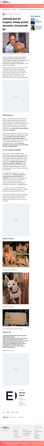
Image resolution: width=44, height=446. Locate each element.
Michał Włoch (9, 14)
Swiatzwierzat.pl (6, 9)
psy (16, 412)
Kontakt (34, 443)
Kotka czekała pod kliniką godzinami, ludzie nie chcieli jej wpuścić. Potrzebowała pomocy (14, 344)
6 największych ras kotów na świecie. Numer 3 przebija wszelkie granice (14, 346)
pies (12, 412)
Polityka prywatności (25, 443)
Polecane (13, 417)
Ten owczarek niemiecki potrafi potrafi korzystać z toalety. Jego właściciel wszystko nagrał (15, 339)
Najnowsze (6, 417)
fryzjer (8, 412)
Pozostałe (14, 9)
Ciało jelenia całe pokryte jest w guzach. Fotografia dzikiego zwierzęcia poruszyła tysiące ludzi (15, 341)
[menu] (3, 434)
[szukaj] (43, 2)
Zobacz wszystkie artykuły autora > (22, 404)
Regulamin (41, 443)
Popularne (21, 417)
